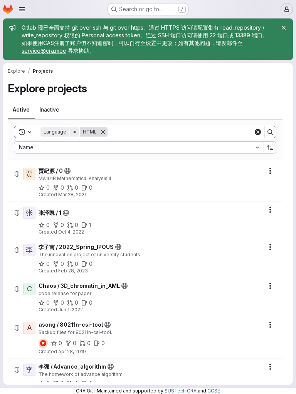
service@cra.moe (44, 50)
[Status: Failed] (43, 343)
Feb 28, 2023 (73, 271)
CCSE (213, 391)
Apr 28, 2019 (72, 351)
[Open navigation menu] (22, 9)
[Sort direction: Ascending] (270, 147)
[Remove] (103, 132)
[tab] (21, 109)
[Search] (270, 132)
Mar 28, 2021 (72, 194)
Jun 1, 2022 (70, 309)
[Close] (283, 27)
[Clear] (257, 132)
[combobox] (139, 147)
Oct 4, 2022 (71, 232)
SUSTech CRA (181, 391)
